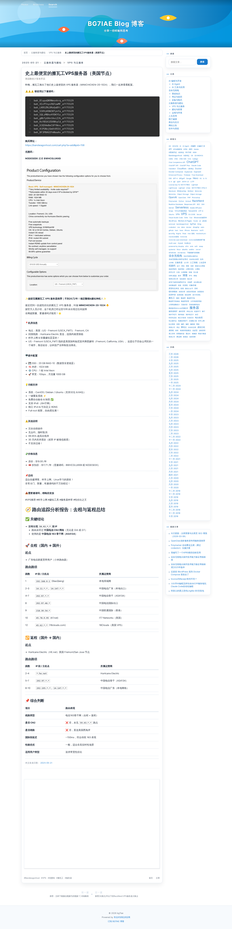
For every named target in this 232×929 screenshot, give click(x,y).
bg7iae (193, 224)
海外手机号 (173, 314)
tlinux (179, 249)
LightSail (194, 185)
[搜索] (209, 4)
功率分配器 (173, 276)
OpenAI (173, 197)
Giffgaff (182, 178)
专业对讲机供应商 (122, 917)
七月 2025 (173, 370)
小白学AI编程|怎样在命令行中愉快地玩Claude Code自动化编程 (188, 585)
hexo (181, 230)
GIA (170, 178)
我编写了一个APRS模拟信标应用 (186, 552)
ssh (196, 246)
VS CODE (191, 214)
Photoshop (196, 197)
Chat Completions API (177, 162)
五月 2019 (173, 506)
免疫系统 (181, 269)
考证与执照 (177, 97)
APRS (185, 149)
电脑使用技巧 (182, 321)
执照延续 (200, 292)
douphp (196, 227)
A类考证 (181, 152)
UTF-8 (200, 211)
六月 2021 (173, 472)
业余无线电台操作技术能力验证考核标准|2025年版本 (188, 565)
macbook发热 (174, 237)
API (170, 149)
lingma (178, 233)
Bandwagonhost (32, 878)
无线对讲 (184, 304)
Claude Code (196, 165)
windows (172, 252)
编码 (182, 324)
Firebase (187, 175)
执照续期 (180, 295)
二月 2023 (173, 433)
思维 (196, 288)
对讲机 (185, 285)
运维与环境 (177, 113)
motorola (183, 237)
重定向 (188, 334)
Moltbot (190, 191)
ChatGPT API (173, 165)
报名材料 (188, 295)
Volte (186, 217)
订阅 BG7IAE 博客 (116, 921)
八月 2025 (173, 366)
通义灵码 (172, 334)
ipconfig (172, 233)
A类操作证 (173, 152)
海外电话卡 (190, 314)
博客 (185, 275)
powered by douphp (176, 246)
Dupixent (197, 172)
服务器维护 (173, 311)
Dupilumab (188, 172)
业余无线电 (174, 90)
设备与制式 (177, 100)
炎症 (196, 314)
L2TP (192, 181)
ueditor (191, 249)
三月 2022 (173, 452)
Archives (38, 4)
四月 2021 (173, 475)
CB (192, 155)
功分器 (195, 272)
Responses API (189, 204)
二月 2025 (173, 379)
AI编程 (193, 146)
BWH (194, 152)
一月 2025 (173, 382)
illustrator (194, 230)
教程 (177, 298)
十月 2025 (173, 360)
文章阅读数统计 (174, 304)
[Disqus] (91, 825)
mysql (180, 243)
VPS (44, 878)
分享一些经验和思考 (116, 30)
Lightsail (181, 188)
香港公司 (172, 337)
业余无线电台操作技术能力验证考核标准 (188, 558)
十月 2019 (173, 497)
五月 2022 (173, 449)
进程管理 (202, 330)
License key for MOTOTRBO (179, 185)
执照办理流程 (191, 292)
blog (199, 224)
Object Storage (183, 194)
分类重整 (184, 272)
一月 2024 (173, 411)
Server (171, 208)
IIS (201, 178)
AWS (190, 149)
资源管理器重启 (185, 330)
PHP (188, 197)
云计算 (186, 262)
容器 (179, 285)
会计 (178, 266)
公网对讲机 (190, 269)
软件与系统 (174, 128)
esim (202, 227)
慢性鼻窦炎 (173, 291)
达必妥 (195, 330)
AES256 (175, 146)
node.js (187, 243)
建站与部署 (177, 109)
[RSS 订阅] (202, 4)
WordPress (173, 221)
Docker (198, 168)
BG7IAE (188, 152)
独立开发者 (182, 318)
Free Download (197, 175)
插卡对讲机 (196, 295)
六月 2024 (173, 401)
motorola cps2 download (178, 240)
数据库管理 (185, 301)
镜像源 (194, 334)
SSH (202, 204)
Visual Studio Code (176, 217)
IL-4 (170, 181)
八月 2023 (173, 421)
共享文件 (172, 272)
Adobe (196, 149)
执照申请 (172, 295)
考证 (178, 327)
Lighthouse (173, 188)
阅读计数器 (202, 334)
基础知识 (176, 94)
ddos (183, 227)
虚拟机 (171, 330)
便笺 (182, 266)
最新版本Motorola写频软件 (178, 308)
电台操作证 (173, 321)
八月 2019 (173, 503)
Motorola (198, 191)
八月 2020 (173, 478)
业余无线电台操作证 (191, 256)
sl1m (187, 246)
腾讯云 (184, 327)
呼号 (190, 276)
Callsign (195, 159)
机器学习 (197, 311)
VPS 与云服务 (75, 62)
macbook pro (201, 233)
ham (176, 230)
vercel (198, 249)
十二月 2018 (174, 510)
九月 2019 (173, 500)
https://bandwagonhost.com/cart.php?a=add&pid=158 (54, 145)
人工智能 (194, 262)
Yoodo (195, 221)
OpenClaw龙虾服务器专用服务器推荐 (188, 541)
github (171, 230)
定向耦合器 (198, 282)
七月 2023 (173, 424)
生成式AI (190, 318)
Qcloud (188, 201)
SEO (198, 204)
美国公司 (172, 327)
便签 (187, 266)
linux (184, 233)
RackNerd (198, 200)
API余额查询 (177, 149)
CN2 (176, 159)
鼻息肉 (179, 337)
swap (201, 246)
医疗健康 (173, 119)
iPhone (187, 230)
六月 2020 (173, 484)
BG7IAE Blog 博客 (116, 23)
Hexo (195, 178)
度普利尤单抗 (174, 288)
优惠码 (52, 878)
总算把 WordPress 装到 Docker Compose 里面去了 (185, 573)
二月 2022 (173, 456)
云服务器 (178, 262)
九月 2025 (173, 363)
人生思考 (173, 116)
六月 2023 (173, 427)
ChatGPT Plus (185, 165)
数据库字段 (191, 298)
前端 (190, 272)
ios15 (201, 230)
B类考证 (186, 155)
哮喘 (195, 276)
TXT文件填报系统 (181, 211)
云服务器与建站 (53, 62)
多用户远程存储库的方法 (177, 282)
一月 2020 (173, 487)
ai (200, 221)
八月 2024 (173, 395)
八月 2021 (173, 468)
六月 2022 (173, 446)
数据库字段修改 (174, 301)
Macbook (172, 191)
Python (181, 201)
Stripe (171, 211)
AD (170, 146)
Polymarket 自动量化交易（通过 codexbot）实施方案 (186, 546)
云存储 (171, 262)
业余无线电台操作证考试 (178, 259)
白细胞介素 (193, 321)
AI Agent (176, 84)
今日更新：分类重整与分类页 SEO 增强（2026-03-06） (189, 534)
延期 (182, 288)
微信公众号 (189, 288)
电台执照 (199, 317)
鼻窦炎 (185, 337)
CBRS (171, 159)
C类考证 (191, 169)
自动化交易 (192, 327)
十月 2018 (173, 516)
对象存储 (192, 285)
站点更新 (172, 324)
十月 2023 (173, 414)
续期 (178, 324)
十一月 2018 (174, 513)
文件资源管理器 (196, 301)
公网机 (197, 269)
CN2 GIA (182, 159)
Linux (188, 188)
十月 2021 (173, 462)
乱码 (201, 259)
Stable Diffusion (196, 208)
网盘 (197, 324)
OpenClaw (182, 197)
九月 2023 (173, 417)
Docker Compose (176, 172)
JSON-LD (185, 181)
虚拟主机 (201, 327)
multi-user (172, 243)
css (178, 227)
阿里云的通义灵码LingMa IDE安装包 (187, 591)
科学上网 (201, 321)
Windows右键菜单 (200, 217)
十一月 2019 (174, 494)
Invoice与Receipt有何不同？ (184, 579)
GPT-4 (175, 178)
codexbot (172, 227)
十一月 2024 (175, 389)
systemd (172, 249)
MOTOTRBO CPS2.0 (199, 188)
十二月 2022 (175, 437)
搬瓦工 (60, 878)
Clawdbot (172, 169)
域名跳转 (183, 279)
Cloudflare (181, 168)
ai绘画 (204, 221)
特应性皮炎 (173, 318)
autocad (172, 224)
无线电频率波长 (194, 304)
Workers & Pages (185, 221)
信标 (192, 266)
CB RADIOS (198, 155)
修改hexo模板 (200, 266)
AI (180, 146)
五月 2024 (173, 405)
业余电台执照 (194, 259)
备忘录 (189, 279)
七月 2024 (173, 398)
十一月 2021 (174, 459)
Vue (190, 217)
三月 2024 (173, 408)
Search (53, 4)
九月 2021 (173, 465)
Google (188, 178)
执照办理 (182, 292)
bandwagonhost (182, 224)
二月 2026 (173, 357)
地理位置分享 (173, 279)
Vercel (199, 214)
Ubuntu (171, 214)
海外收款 (181, 314)
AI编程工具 (201, 146)
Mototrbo (172, 194)
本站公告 (190, 311)
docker (188, 227)
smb (191, 246)
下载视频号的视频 (193, 253)
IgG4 (178, 181)
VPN (178, 214)
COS (189, 159)
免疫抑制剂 (173, 269)
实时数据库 (173, 285)
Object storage (196, 194)
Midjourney (181, 191)
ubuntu (184, 249)
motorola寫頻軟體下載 (197, 240)
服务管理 (182, 311)
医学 (179, 276)
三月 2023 (173, 430)
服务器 (69, 878)
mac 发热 (191, 233)
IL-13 (205, 178)
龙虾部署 (192, 337)
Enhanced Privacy (175, 175)
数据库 (183, 298)
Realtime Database (176, 204)
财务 (176, 330)
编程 (187, 324)
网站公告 (173, 125)
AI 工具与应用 (178, 87)
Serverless (182, 207)
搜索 (202, 62)
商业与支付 (174, 122)
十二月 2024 (175, 386)
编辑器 (192, 324)
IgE (174, 181)
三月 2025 (173, 376)
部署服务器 (180, 334)
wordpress (181, 253)
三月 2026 (173, 354)
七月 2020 (173, 481)
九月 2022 (173, 443)
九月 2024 (173, 392)
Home (24, 4)
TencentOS (192, 211)
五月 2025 (173, 373)
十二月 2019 (174, 491)
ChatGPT (193, 162)
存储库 (189, 282)
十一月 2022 (175, 440)
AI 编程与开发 (175, 81)
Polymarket (173, 201)
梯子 (203, 311)
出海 (178, 272)
